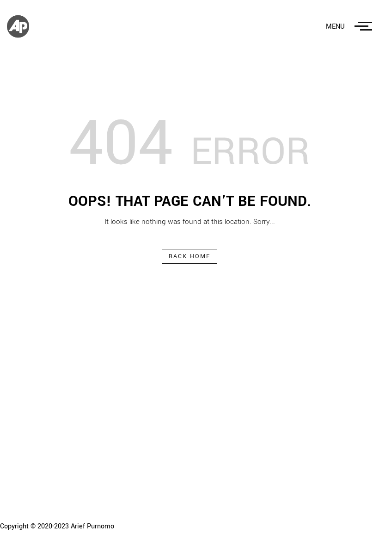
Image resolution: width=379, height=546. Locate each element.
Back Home (190, 256)
